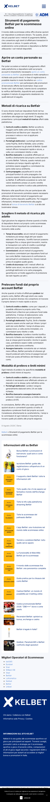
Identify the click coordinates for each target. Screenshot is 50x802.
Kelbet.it (6, 738)
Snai (8, 667)
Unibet (9, 687)
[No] (46, 795)
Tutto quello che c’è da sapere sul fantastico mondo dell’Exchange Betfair (31, 492)
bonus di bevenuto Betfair (22, 204)
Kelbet (4, 432)
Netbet (9, 681)
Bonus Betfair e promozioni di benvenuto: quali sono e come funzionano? (30, 453)
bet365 (9, 661)
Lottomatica (11, 678)
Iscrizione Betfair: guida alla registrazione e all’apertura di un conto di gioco (31, 466)
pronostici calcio (10, 744)
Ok (21, 797)
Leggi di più (27, 797)
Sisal (8, 673)
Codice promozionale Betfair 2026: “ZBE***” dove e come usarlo (30, 606)
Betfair (9, 675)
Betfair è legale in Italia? (27, 629)
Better (8, 684)
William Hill (10, 670)
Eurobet (9, 664)
